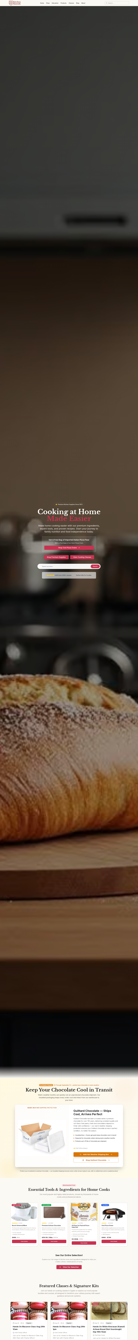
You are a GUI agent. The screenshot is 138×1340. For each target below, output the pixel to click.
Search (95, 566)
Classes (71, 3)
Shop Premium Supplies (56, 557)
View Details (24, 1241)
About (83, 3)
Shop (48, 3)
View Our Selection (71, 1267)
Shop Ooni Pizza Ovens (67, 548)
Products (63, 3)
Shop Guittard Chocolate (96, 1160)
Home (42, 3)
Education (55, 3)
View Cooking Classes (82, 557)
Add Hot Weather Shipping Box (96, 1154)
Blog (77, 3)
